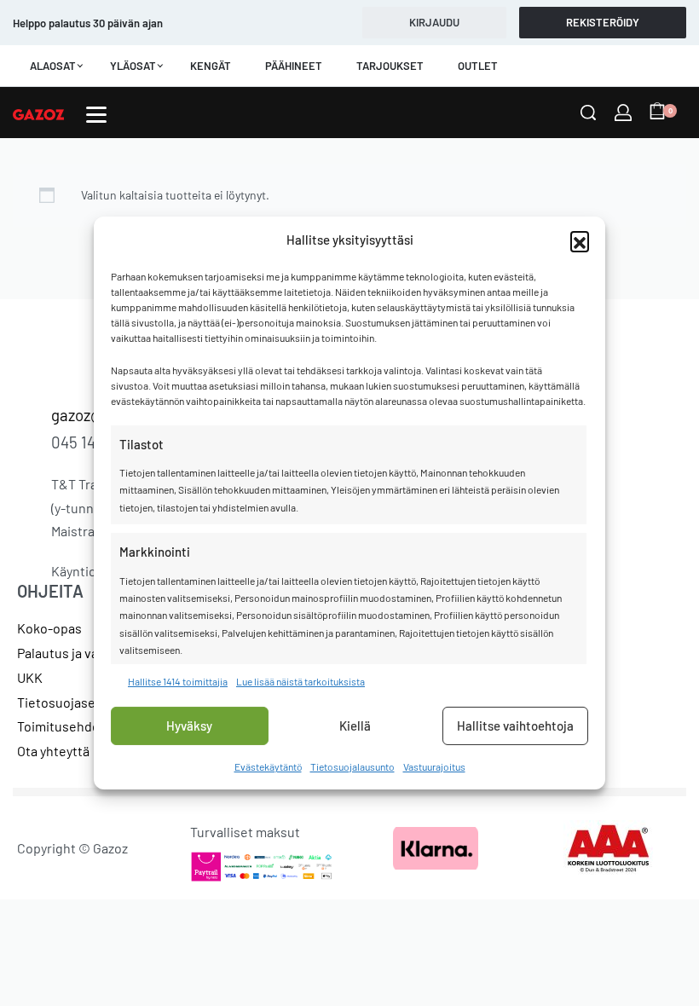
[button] (579, 240)
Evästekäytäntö (268, 766)
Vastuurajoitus (434, 766)
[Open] (96, 115)
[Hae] (588, 112)
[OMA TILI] (623, 112)
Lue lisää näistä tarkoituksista (300, 680)
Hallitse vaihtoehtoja (515, 725)
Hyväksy (189, 725)
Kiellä (355, 725)
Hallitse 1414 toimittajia (178, 680)
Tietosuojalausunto (352, 766)
